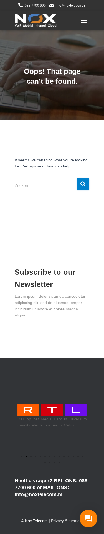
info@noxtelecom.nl (71, 5)
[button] (21, 456)
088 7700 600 (35, 5)
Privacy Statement (67, 521)
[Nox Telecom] (38, 21)
